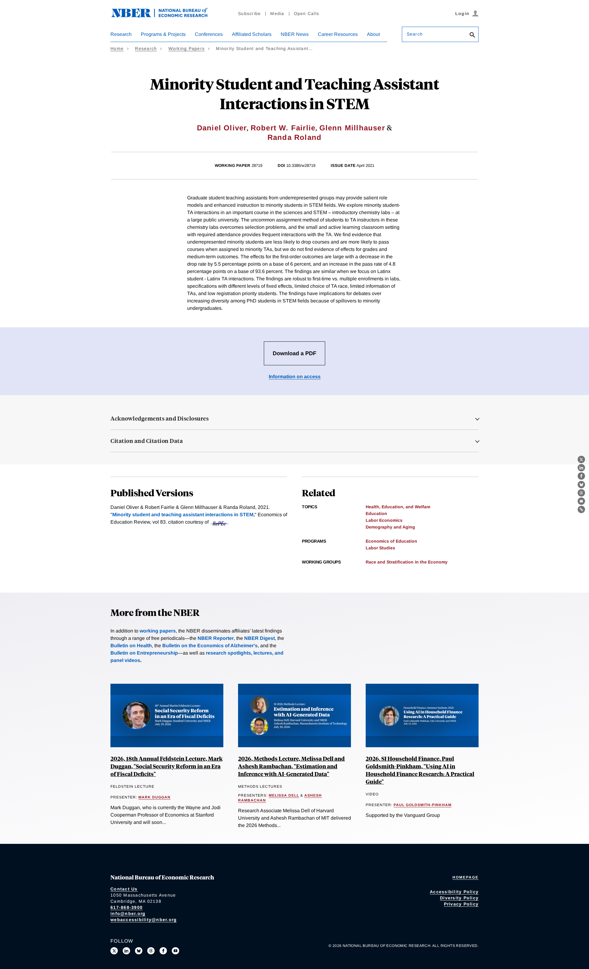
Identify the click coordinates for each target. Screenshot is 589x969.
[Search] (472, 35)
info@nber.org (127, 913)
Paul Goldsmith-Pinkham (423, 805)
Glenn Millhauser (352, 128)
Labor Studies (380, 547)
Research (121, 34)
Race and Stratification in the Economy (407, 561)
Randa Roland (294, 137)
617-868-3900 (126, 907)
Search (415, 34)
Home (117, 48)
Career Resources (338, 34)
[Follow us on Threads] (151, 951)
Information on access (295, 376)
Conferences (209, 34)
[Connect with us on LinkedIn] (126, 951)
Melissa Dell (284, 795)
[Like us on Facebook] (163, 951)
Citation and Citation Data (146, 440)
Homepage (465, 877)
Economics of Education (391, 541)
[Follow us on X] (114, 951)
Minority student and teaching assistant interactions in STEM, (183, 514)
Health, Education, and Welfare (398, 506)
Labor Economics (384, 520)
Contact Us (124, 888)
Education (376, 513)
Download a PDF (294, 353)
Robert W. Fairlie (283, 128)
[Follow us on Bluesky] (138, 951)
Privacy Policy (461, 904)
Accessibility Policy (454, 891)
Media (277, 13)
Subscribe (249, 13)
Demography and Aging (390, 527)
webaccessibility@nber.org (143, 919)
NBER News (295, 34)
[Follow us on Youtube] (175, 951)
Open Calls (306, 13)
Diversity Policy (459, 897)
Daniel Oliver (222, 128)
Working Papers (186, 48)
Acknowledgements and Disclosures (159, 418)
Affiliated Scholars (251, 34)
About (373, 34)
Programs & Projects (163, 34)
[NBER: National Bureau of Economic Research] (164, 16)
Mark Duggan (154, 797)
